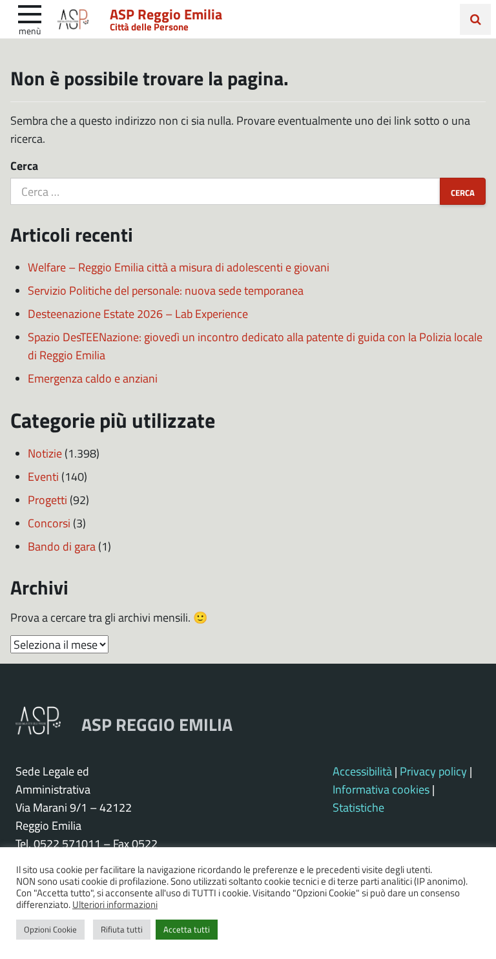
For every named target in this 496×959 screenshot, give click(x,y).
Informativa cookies (381, 789)
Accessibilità (362, 771)
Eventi (43, 476)
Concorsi (49, 523)
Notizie (45, 453)
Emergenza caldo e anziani (93, 378)
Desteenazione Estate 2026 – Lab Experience (138, 313)
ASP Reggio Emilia (166, 13)
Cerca (24, 165)
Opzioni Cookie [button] (50, 929)
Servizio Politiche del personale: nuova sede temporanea (166, 290)
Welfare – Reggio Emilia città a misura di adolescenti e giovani (178, 267)
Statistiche (358, 807)
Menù (30, 30)
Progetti (47, 499)
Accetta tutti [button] (186, 929)
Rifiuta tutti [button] (122, 929)
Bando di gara (62, 546)
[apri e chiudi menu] (30, 13)
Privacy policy (433, 771)
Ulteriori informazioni (115, 904)
